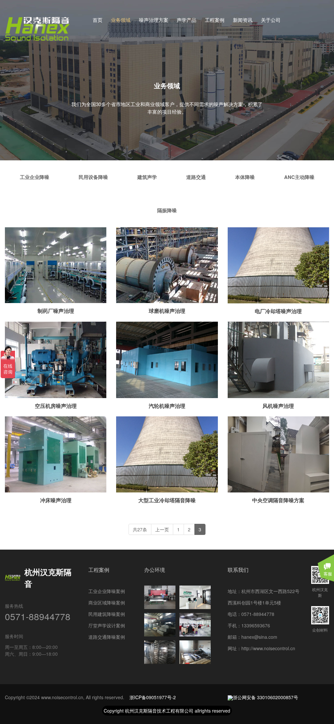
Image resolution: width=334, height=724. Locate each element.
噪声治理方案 (153, 19)
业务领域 (120, 19)
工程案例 (214, 19)
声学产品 (186, 19)
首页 (97, 19)
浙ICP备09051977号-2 (152, 697)
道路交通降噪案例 (106, 637)
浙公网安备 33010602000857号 (265, 697)
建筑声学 (147, 177)
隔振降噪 (167, 210)
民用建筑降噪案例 (106, 614)
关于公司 (271, 19)
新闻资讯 (242, 19)
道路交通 (196, 177)
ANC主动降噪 (299, 177)
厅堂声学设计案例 (106, 625)
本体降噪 (245, 177)
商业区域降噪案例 (106, 602)
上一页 (162, 529)
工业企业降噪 (34, 177)
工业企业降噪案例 (106, 591)
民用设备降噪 (93, 177)
